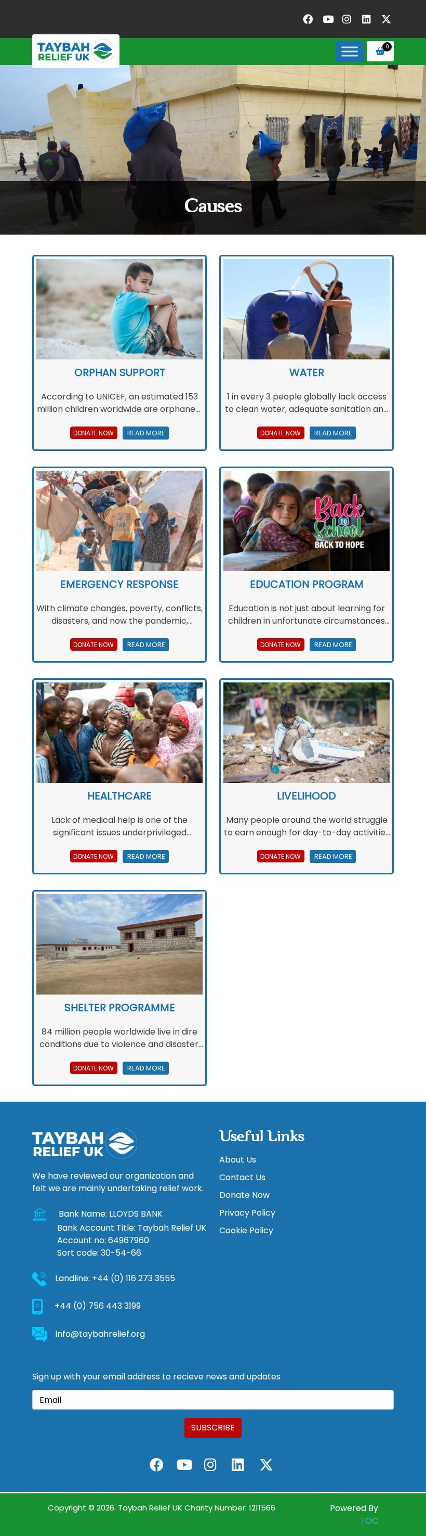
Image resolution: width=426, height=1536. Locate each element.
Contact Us (242, 1177)
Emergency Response (119, 584)
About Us (237, 1160)
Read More (145, 433)
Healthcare (119, 796)
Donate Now (93, 433)
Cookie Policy (246, 1230)
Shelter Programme (119, 1007)
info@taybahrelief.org (100, 1334)
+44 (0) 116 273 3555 (133, 1279)
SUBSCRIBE (213, 1428)
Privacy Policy (247, 1213)
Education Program (307, 584)
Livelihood (306, 796)
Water (306, 372)
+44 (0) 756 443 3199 (98, 1306)
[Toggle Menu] (349, 51)
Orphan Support (119, 372)
